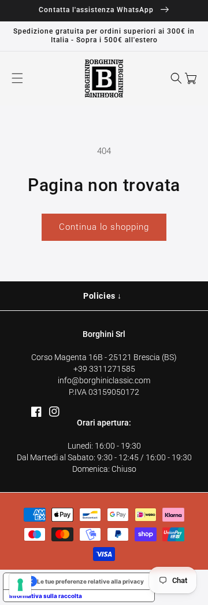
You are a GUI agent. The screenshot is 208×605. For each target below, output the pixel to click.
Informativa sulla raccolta (45, 595)
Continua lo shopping (104, 227)
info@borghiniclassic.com (104, 380)
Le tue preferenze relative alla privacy (90, 581)
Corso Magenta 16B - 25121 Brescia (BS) (104, 357)
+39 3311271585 (104, 368)
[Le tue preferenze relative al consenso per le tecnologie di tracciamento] (20, 585)
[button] (17, 78)
